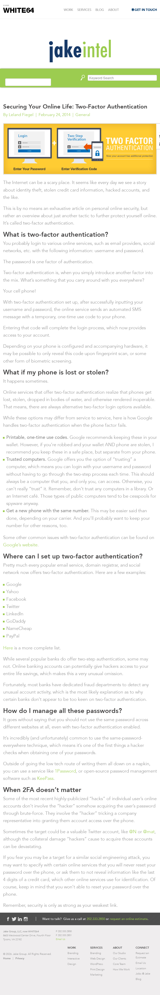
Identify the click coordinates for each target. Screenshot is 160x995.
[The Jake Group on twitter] (14, 919)
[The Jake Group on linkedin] (20, 919)
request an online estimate (129, 919)
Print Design (97, 969)
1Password (65, 771)
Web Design (97, 958)
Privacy (19, 958)
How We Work (121, 969)
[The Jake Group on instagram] (26, 919)
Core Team (119, 964)
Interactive (74, 958)
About (113, 10)
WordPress (96, 964)
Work (68, 10)
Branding (73, 953)
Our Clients (119, 958)
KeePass (45, 778)
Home (7, 958)
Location (141, 968)
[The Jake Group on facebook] (8, 919)
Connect (142, 947)
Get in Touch (146, 10)
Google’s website (20, 545)
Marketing (96, 974)
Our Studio (119, 953)
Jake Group (18, 9)
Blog (99, 10)
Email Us (60, 939)
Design (72, 964)
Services (84, 10)
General (82, 114)
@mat (149, 831)
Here (8, 648)
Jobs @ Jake (143, 973)
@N (132, 831)
